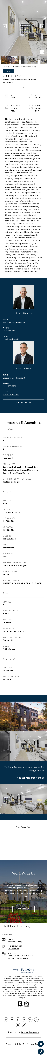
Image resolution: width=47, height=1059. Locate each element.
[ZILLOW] (24, 1025)
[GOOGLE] (18, 1025)
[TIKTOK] (18, 1019)
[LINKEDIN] (30, 1019)
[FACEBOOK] (24, 1019)
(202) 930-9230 (9, 386)
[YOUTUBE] (12, 1019)
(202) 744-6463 (9, 331)
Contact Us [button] (23, 909)
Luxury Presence (30, 1032)
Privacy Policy (33, 1044)
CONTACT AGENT (23, 403)
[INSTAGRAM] (6, 1019)
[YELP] (36, 1019)
